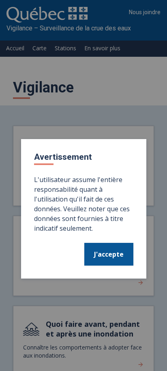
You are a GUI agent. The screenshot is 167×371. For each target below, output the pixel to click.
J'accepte (109, 254)
